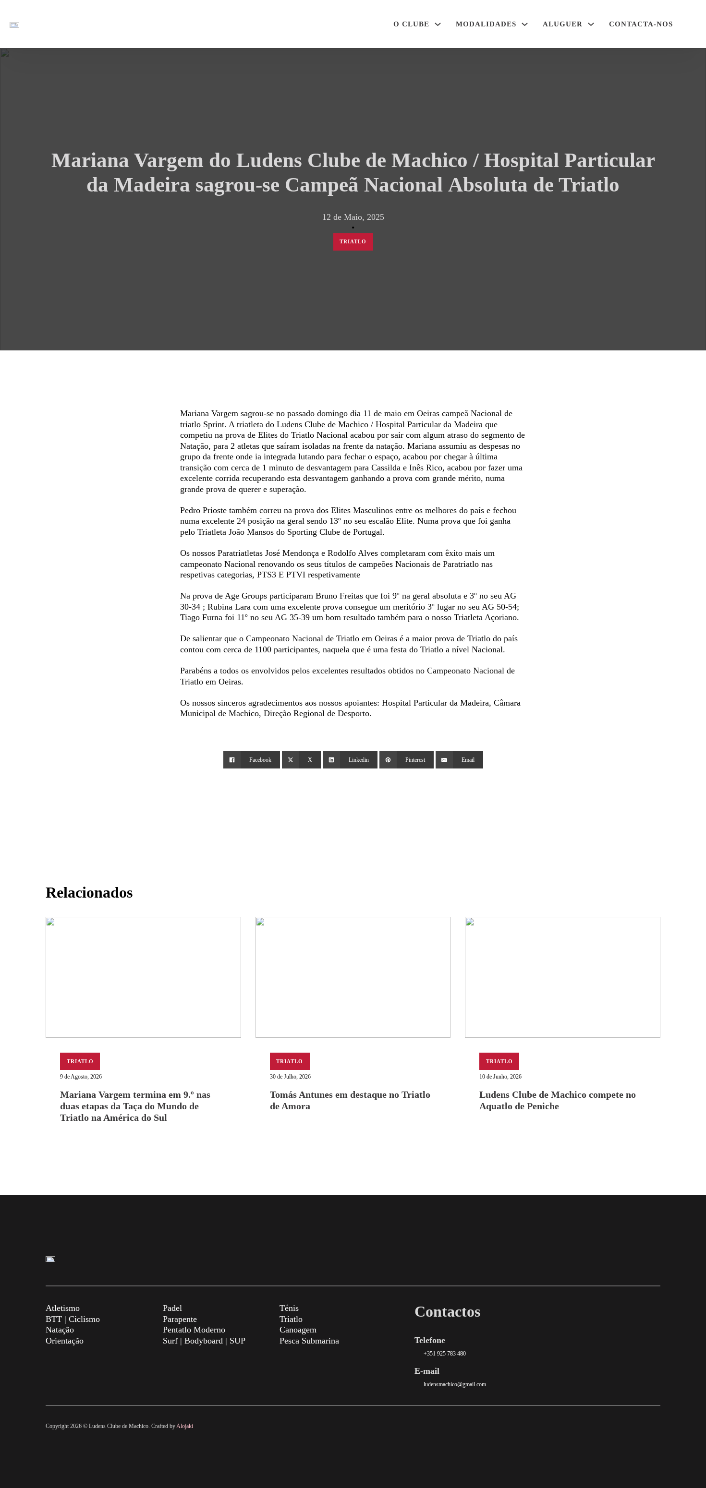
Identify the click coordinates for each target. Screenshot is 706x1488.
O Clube (411, 24)
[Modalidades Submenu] (524, 24)
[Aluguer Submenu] (591, 24)
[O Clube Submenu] (437, 24)
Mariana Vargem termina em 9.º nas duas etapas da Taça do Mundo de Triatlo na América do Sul (135, 1106)
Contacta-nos (641, 24)
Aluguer (563, 24)
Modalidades (486, 24)
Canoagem (298, 1329)
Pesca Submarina (309, 1340)
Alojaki (184, 1426)
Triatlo (353, 241)
